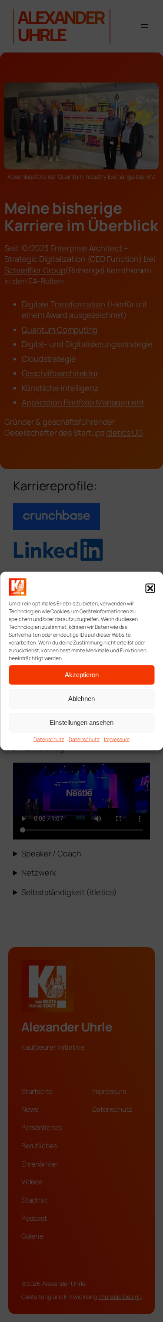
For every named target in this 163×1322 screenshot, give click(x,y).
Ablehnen (81, 698)
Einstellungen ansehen (81, 722)
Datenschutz (48, 739)
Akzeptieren (82, 674)
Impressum (117, 739)
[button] (150, 588)
